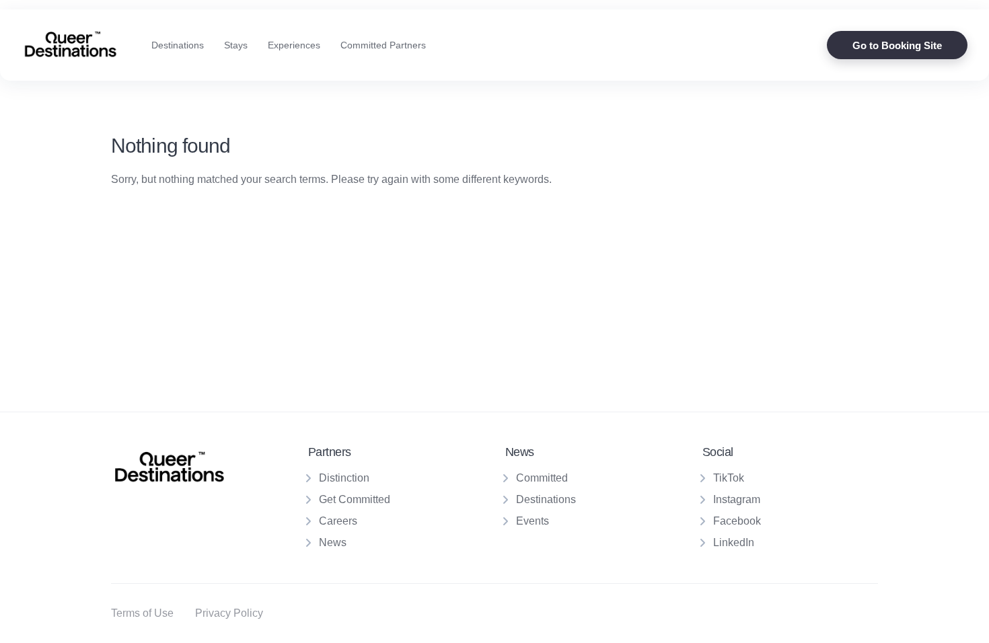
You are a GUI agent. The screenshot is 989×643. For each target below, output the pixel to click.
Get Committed (354, 499)
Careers (338, 521)
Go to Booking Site (897, 45)
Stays (236, 45)
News (332, 542)
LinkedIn (733, 542)
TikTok (728, 478)
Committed (542, 478)
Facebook (737, 521)
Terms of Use (142, 613)
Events (532, 521)
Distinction (344, 478)
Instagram (736, 499)
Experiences (294, 45)
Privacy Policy (229, 613)
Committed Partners (383, 45)
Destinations (177, 45)
